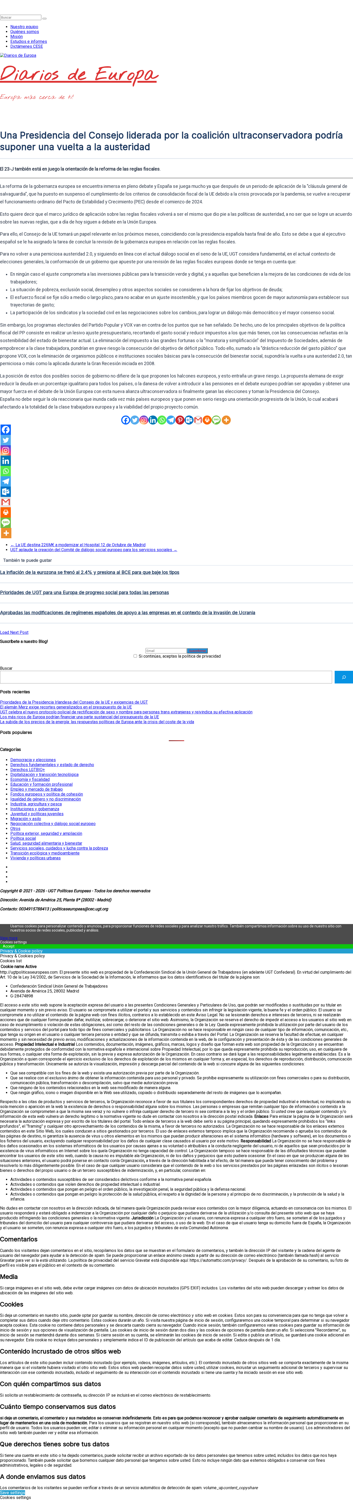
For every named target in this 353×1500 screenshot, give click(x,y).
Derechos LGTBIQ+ (27, 769)
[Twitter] (134, 420)
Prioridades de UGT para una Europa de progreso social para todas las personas (84, 592)
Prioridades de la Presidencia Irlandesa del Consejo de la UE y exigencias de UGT (74, 702)
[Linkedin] (152, 420)
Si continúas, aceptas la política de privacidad (179, 656)
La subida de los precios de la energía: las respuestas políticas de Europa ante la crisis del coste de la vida (97, 721)
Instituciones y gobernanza (34, 808)
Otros (15, 828)
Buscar (6, 668)
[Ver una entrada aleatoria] (1, 7)
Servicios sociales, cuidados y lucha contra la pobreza (59, 848)
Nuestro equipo (24, 26)
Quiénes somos (24, 31)
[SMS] (216, 420)
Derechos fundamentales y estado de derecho (52, 764)
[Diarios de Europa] (1, 2)
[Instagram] (143, 420)
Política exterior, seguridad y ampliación (46, 833)
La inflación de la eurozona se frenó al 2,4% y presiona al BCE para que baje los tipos (89, 572)
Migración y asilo (25, 818)
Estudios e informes (28, 41)
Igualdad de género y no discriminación (45, 799)
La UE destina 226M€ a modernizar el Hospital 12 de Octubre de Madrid (77, 544)
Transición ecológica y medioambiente (45, 853)
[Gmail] (198, 420)
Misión (16, 36)
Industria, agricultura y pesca (36, 804)
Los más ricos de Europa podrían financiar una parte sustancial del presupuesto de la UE (79, 716)
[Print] (207, 420)
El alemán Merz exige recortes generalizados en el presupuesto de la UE (66, 707)
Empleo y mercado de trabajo (36, 789)
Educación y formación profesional (41, 784)
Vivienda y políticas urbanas (35, 858)
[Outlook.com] (189, 420)
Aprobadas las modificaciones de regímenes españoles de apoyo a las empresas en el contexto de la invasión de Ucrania (127, 612)
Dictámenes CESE (26, 46)
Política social (23, 838)
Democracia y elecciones (33, 759)
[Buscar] (344, 677)
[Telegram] (170, 420)
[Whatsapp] (161, 420)
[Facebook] (125, 420)
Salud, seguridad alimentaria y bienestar (46, 843)
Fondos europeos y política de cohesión (46, 794)
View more (9, 938)
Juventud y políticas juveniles (37, 813)
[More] (226, 420)
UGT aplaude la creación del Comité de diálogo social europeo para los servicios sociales (93, 549)
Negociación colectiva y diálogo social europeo (53, 823)
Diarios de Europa (78, 75)
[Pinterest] (180, 420)
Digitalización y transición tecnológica (44, 774)
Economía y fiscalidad (30, 779)
